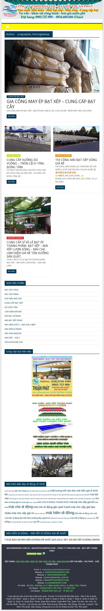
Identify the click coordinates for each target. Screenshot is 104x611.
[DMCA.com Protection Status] (34, 553)
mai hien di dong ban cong (86, 498)
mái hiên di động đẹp (14, 518)
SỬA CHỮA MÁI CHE (14, 342)
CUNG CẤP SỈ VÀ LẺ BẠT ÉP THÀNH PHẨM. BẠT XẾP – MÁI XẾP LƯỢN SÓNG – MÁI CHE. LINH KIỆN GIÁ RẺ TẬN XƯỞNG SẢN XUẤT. (28, 249)
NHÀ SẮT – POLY (12, 338)
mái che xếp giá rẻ (23, 513)
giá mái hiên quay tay (69, 495)
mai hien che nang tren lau (68, 498)
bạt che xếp (30, 491)
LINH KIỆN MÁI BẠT (13, 312)
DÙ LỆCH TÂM (13, 156)
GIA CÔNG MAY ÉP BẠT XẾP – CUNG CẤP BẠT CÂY (51, 103)
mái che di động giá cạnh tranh (51, 506)
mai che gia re (13, 498)
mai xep (25, 502)
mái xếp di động (77, 518)
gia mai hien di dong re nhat (52, 495)
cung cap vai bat (22, 495)
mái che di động (20, 507)
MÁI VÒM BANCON (13, 333)
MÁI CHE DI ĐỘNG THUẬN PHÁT (53, 502)
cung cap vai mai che (36, 495)
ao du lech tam (9, 491)
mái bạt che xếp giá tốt (81, 502)
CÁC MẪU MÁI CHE (13, 298)
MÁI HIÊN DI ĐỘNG (15, 238)
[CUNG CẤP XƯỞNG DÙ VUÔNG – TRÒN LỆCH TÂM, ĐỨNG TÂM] (28, 127)
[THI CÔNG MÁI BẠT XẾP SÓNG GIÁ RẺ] (76, 127)
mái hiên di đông (60, 512)
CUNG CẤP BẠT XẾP (16, 97)
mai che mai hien (24, 498)
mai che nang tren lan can (38, 498)
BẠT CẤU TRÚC (12, 290)
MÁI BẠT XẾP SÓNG (13, 320)
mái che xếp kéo (39, 513)
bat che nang (20, 491)
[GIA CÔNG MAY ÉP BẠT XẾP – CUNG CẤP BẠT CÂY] (52, 41)
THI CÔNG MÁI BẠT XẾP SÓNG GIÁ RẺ (76, 161)
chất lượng (56, 490)
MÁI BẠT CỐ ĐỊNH (63, 156)
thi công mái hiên (15, 522)
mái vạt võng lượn (64, 518)
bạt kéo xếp (46, 491)
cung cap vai (13, 495)
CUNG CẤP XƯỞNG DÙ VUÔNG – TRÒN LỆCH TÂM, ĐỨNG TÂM (25, 163)
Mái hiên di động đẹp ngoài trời (36, 518)
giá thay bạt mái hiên (83, 495)
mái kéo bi (54, 518)
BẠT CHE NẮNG (12, 294)
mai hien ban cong (54, 498)
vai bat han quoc (45, 522)
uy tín (36, 521)
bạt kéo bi (38, 491)
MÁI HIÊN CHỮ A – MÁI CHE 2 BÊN (20, 325)
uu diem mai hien (27, 522)
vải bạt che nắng (56, 522)
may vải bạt (33, 502)
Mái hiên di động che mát (86, 513)
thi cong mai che (90, 518)
